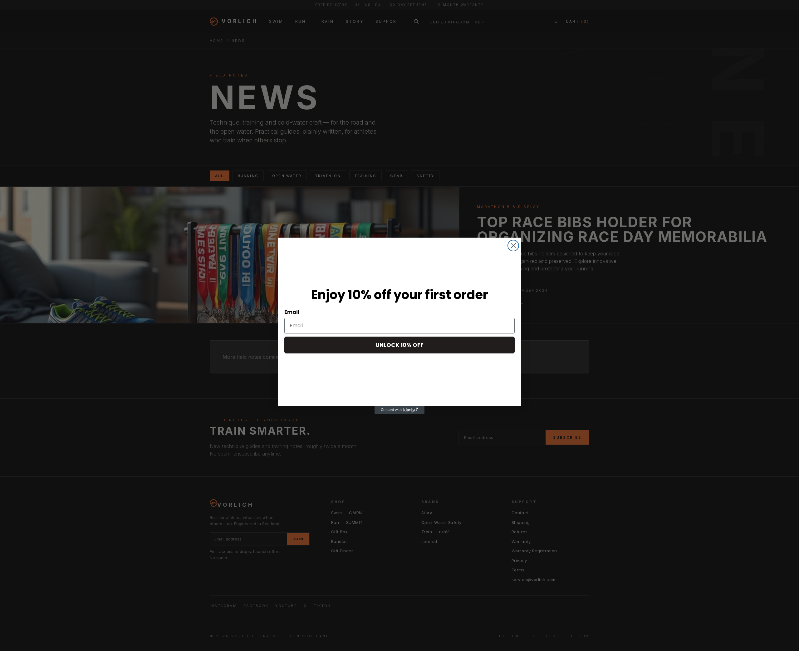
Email (291, 312)
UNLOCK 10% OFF (399, 345)
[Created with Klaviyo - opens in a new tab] (399, 410)
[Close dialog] (513, 245)
